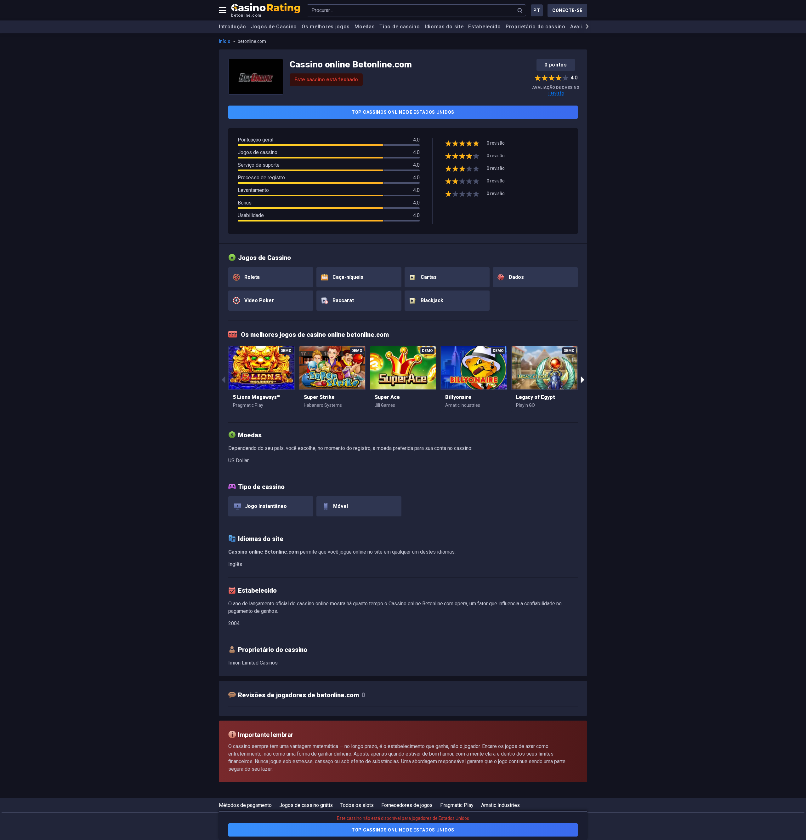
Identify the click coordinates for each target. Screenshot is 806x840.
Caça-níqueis (347, 277)
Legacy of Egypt (535, 397)
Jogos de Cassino (274, 27)
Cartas (428, 277)
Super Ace (387, 397)
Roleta (251, 277)
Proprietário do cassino (535, 27)
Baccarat (342, 300)
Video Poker (258, 300)
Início (224, 41)
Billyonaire (458, 397)
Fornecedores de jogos (407, 805)
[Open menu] (222, 10)
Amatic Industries (500, 805)
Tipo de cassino (399, 27)
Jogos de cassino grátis (306, 805)
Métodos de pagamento (245, 805)
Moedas (365, 27)
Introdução (232, 27)
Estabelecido (484, 27)
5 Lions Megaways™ (256, 397)
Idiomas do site (444, 27)
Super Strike (319, 397)
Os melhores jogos (326, 27)
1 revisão (556, 93)
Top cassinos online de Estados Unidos (403, 112)
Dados (516, 277)
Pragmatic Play (457, 805)
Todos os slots (357, 805)
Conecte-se (567, 10)
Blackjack (431, 300)
